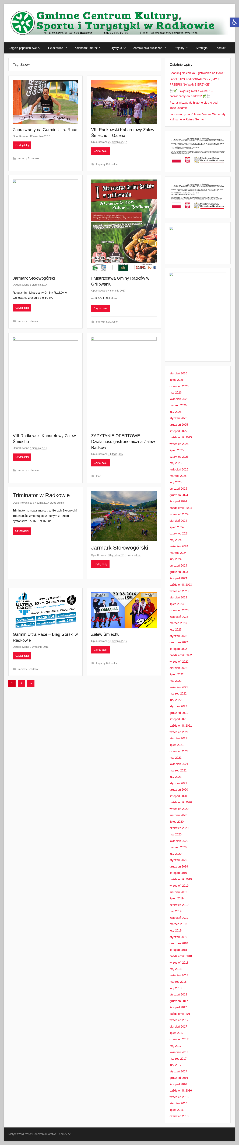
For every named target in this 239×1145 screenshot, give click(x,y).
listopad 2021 (178, 719)
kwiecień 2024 (179, 546)
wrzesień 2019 (179, 885)
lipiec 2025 (177, 450)
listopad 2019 (178, 873)
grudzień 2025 (179, 424)
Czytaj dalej (22, 145)
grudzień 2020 (179, 789)
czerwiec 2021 (179, 751)
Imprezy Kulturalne (107, 164)
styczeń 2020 (178, 860)
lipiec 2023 (177, 604)
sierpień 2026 (178, 373)
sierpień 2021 (178, 738)
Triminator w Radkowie (41, 495)
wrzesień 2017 (179, 1020)
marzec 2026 (178, 405)
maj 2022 (175, 680)
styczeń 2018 (178, 994)
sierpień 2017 (178, 1026)
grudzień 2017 (179, 1001)
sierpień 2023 (178, 597)
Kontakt (221, 48)
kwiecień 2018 (179, 975)
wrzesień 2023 (179, 591)
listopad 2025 (178, 431)
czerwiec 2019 (179, 905)
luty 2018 (175, 988)
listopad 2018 (178, 949)
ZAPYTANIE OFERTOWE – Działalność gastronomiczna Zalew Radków (123, 441)
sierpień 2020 (178, 815)
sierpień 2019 (178, 892)
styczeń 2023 (178, 636)
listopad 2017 (178, 1007)
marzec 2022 (178, 693)
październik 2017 (181, 1013)
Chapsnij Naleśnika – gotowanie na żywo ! (197, 73)
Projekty (179, 48)
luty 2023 (175, 629)
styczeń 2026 (178, 418)
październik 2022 (181, 655)
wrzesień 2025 (179, 444)
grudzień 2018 (179, 943)
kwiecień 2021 (179, 764)
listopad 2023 (178, 578)
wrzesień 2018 (179, 962)
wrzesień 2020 (179, 809)
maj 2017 (175, 1046)
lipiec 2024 (177, 527)
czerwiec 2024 (179, 533)
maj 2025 (175, 463)
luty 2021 (175, 776)
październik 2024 (181, 508)
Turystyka (115, 48)
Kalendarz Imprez (86, 48)
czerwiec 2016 (179, 1116)
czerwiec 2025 (179, 456)
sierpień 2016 (178, 1103)
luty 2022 (175, 700)
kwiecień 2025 (179, 469)
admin (60, 502)
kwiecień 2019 (179, 917)
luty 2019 (175, 930)
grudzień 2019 (179, 866)
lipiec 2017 (177, 1033)
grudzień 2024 (179, 495)
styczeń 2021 (178, 783)
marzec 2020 (178, 847)
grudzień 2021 (179, 712)
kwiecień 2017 (179, 1052)
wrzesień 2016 (179, 1097)
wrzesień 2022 (179, 661)
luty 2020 (175, 853)
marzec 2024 (178, 552)
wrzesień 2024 (179, 514)
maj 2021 (175, 757)
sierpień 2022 (178, 668)
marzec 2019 (178, 924)
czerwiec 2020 (179, 828)
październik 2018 (181, 956)
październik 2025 (181, 437)
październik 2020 (181, 802)
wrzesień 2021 (179, 732)
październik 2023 (181, 584)
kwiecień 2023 (179, 616)
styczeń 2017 (178, 1071)
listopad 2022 (178, 649)
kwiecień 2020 (179, 841)
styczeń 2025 (178, 488)
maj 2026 (175, 392)
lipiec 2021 (177, 745)
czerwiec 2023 (179, 610)
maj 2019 (175, 911)
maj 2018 (175, 969)
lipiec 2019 (177, 898)
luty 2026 (175, 412)
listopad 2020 (178, 796)
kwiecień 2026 (179, 399)
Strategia (202, 48)
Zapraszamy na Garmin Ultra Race (45, 129)
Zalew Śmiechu (105, 634)
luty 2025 (175, 482)
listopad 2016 (178, 1084)
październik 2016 (181, 1090)
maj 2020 (175, 834)
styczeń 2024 (178, 565)
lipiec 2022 (177, 674)
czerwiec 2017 (179, 1039)
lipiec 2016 (177, 1110)
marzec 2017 (178, 1058)
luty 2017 (175, 1065)
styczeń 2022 (178, 706)
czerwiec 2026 (179, 386)
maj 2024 (175, 540)
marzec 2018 (178, 981)
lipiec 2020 (177, 821)
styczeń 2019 (178, 937)
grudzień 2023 (179, 572)
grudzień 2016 (179, 1077)
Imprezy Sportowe (28, 158)
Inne (98, 476)
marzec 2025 (178, 475)
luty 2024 (175, 559)
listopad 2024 (178, 501)
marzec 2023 (178, 623)
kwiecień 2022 (179, 687)
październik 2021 (181, 725)
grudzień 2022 (179, 642)
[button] (234, 22)
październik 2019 (181, 879)
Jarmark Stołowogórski (34, 278)
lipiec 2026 (177, 379)
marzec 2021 (178, 770)
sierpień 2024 (178, 520)
